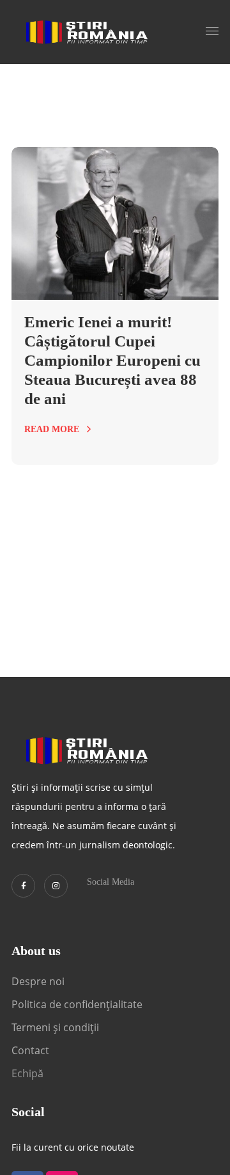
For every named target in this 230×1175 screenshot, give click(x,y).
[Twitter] (23, 886)
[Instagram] (56, 886)
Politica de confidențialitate (77, 1004)
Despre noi (38, 981)
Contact (32, 1050)
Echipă (27, 1073)
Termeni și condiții (55, 1027)
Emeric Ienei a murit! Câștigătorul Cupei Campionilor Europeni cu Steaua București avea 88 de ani (112, 360)
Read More (51, 429)
